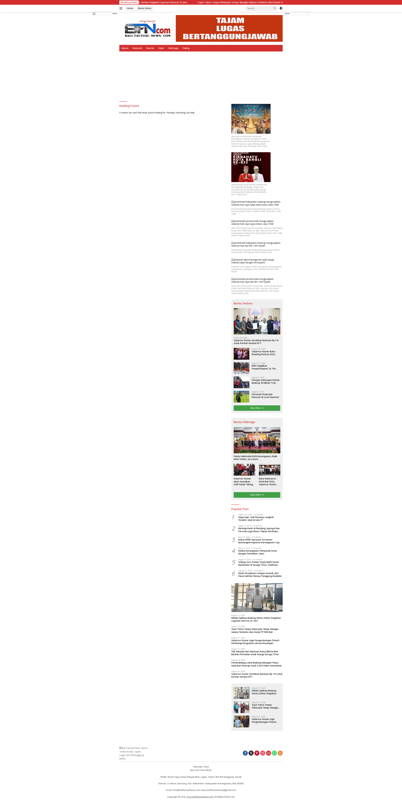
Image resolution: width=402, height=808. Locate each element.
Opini (161, 48)
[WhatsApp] (274, 753)
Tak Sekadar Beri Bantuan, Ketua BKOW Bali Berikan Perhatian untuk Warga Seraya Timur (255, 653)
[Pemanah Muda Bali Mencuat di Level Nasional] (241, 397)
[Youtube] (268, 753)
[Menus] (121, 8)
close (114, 13)
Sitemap (197, 766)
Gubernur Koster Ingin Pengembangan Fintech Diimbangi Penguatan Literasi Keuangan (255, 642)
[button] (275, 8)
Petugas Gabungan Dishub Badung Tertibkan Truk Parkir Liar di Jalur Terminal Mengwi (266, 381)
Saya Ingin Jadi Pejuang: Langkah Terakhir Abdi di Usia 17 (256, 518)
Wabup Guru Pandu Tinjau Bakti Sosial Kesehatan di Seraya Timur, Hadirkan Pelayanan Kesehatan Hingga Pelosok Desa (258, 563)
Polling (186, 48)
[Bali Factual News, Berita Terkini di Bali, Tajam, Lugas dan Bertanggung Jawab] (201, 28)
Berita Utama (144, 8)
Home (130, 8)
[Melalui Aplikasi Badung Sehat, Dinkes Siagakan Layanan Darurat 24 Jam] (257, 597)
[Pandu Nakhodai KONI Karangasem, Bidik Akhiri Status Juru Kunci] (257, 440)
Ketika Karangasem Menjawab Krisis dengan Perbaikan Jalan (257, 552)
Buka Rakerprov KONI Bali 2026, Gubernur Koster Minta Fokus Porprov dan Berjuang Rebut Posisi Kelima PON (268, 481)
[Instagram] (262, 753)
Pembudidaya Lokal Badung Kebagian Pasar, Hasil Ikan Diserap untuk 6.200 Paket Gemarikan (256, 664)
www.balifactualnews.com (200, 796)
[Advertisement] (201, 75)
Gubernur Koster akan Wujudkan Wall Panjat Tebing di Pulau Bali (243, 481)
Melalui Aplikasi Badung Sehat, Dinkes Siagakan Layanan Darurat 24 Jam (256, 619)
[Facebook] (245, 753)
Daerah (150, 48)
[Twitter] (251, 753)
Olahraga (173, 48)
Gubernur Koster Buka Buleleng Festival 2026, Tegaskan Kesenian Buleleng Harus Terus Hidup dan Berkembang (266, 353)
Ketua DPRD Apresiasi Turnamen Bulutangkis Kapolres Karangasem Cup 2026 (259, 541)
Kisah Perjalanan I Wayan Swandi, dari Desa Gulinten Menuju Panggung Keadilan (260, 574)
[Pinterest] (256, 753)
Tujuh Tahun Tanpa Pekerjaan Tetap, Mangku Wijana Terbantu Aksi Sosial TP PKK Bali (194, 2)
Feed (206, 766)
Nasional (137, 48)
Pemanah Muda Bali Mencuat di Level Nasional (265, 396)
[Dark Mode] (281, 8)
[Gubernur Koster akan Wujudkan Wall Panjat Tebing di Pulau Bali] (244, 470)
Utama (124, 48)
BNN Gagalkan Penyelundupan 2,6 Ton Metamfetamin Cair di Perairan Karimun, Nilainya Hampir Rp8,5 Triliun (266, 367)
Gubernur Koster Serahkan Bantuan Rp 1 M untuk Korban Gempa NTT (256, 342)
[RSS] (280, 753)
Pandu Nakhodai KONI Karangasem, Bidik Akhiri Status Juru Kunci (255, 458)
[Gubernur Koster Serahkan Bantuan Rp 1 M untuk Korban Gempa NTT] (257, 321)
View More (256, 408)
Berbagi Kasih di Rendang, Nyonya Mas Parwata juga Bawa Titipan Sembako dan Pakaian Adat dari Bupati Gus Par (259, 530)
